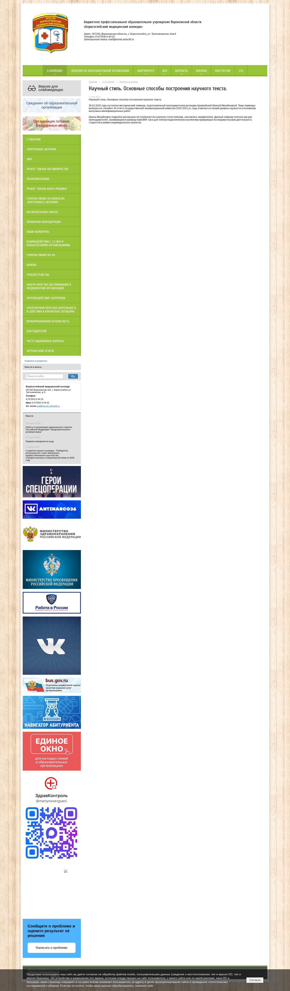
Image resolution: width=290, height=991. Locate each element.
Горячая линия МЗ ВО (41, 255)
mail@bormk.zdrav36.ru (48, 406)
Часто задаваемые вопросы (45, 341)
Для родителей (37, 331)
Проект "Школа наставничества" (48, 169)
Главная (93, 81)
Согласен (255, 980)
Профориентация (38, 179)
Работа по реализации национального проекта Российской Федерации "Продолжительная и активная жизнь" (49, 429)
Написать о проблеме (51, 947)
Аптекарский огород (40, 351)
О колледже (55, 71)
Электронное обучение (41, 149)
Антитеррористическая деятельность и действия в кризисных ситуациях (51, 309)
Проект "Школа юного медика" (47, 189)
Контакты (181, 71)
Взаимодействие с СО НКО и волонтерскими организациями (48, 243)
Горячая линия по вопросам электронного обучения (46, 200)
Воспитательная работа (42, 212)
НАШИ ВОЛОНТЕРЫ (38, 232)
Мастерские (223, 71)
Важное (32, 265)
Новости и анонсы (33, 367)
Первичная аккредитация (44, 222)
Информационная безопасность (48, 321)
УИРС (30, 159)
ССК (241, 71)
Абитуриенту (145, 71)
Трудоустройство (38, 275)
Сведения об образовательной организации (100, 71)
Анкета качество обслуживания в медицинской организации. (49, 286)
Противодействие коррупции (46, 298)
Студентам (34, 139)
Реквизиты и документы (36, 360)
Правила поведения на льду (40, 441)
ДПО (164, 71)
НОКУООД (201, 71)
